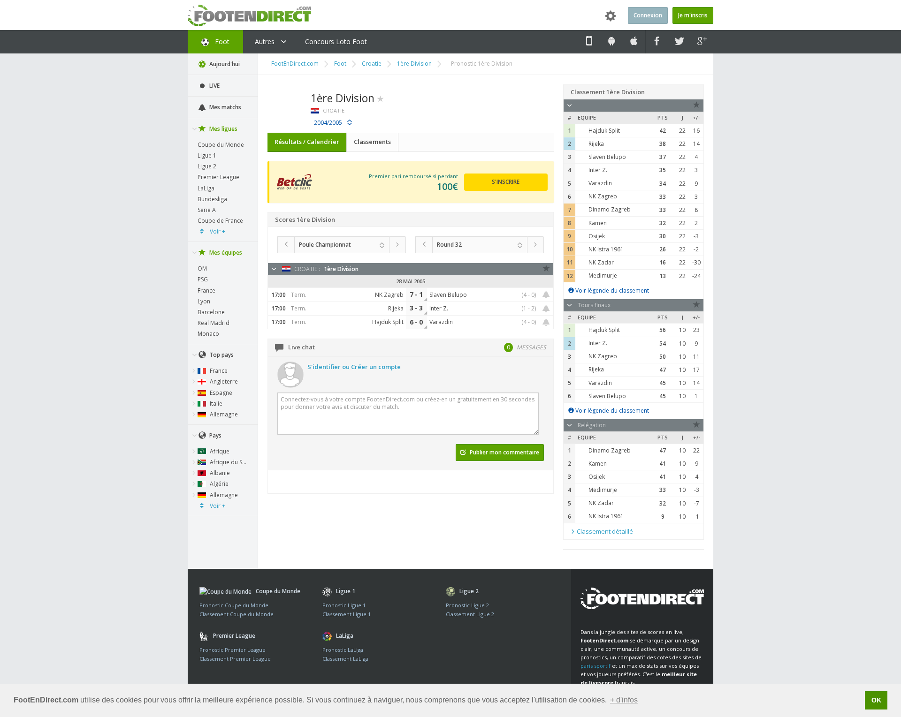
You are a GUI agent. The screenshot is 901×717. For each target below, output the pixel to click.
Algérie (218, 484)
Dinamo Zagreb (609, 209)
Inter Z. (597, 170)
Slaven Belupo (607, 157)
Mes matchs (224, 107)
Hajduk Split (604, 131)
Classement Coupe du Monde (236, 614)
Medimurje (602, 275)
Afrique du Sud (228, 462)
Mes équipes (225, 253)
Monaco (208, 334)
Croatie (372, 64)
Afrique (218, 451)
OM (202, 268)
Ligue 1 (207, 155)
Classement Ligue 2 (470, 614)
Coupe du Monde (221, 145)
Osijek (596, 236)
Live (214, 86)
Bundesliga (212, 199)
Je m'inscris (693, 15)
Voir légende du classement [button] (611, 290)
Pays (214, 435)
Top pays (221, 355)
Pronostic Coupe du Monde (233, 605)
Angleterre (223, 381)
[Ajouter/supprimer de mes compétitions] (380, 98)
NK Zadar (601, 262)
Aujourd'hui (224, 64)
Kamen (597, 223)
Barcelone (211, 312)
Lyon (204, 301)
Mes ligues (222, 129)
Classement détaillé (604, 531)
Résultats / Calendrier (307, 141)
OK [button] (876, 700)
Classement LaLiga (345, 658)
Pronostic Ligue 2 (467, 605)
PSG (203, 279)
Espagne (220, 393)
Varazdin (600, 183)
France (206, 290)
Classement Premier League (235, 658)
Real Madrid (213, 323)
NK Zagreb (602, 196)
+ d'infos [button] (624, 700)
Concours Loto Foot (336, 41)
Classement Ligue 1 (346, 614)
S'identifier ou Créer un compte (354, 366)
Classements (372, 141)
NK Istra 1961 (606, 249)
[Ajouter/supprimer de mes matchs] (546, 295)
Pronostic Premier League (232, 649)
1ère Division (414, 64)
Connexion (648, 15)
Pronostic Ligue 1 (344, 605)
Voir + (216, 231)
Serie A (207, 210)
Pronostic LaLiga (342, 649)
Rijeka (596, 144)
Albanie (219, 473)
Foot (221, 41)
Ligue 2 (207, 166)
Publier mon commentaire (503, 452)
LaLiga (206, 188)
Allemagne (223, 414)
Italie (215, 404)
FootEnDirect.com (295, 64)
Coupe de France (220, 221)
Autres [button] (265, 41)
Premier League (218, 177)
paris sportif (595, 665)
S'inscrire (505, 182)
